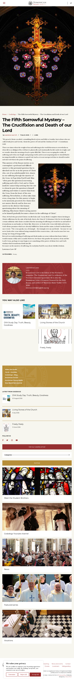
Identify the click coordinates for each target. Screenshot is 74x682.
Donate (47, 666)
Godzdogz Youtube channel (16, 534)
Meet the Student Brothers (16, 498)
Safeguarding (66, 666)
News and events (57, 664)
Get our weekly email (37, 447)
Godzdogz (12, 114)
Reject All (23, 674)
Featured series (11, 605)
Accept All (35, 674)
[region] (23, 669)
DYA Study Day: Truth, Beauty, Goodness (30, 395)
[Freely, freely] (55, 341)
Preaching (46, 664)
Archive (37, 463)
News (6, 569)
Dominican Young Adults (14, 380)
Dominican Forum (11, 377)
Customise (11, 674)
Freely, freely (45, 347)
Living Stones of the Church (52, 322)
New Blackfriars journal (13, 383)
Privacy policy (62, 675)
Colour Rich (68, 676)
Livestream (55, 666)
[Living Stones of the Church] (55, 316)
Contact (67, 664)
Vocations (8, 640)
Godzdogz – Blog (11, 375)
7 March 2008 (24, 135)
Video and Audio (11, 369)
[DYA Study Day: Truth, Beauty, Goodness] (19, 316)
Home (4, 114)
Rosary (15, 254)
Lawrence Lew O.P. (11, 135)
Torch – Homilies (11, 372)
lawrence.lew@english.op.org (37, 288)
